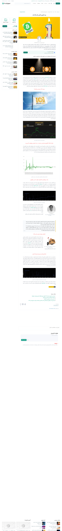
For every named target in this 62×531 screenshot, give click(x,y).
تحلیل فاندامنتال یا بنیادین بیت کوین (49, 297)
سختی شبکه (46, 86)
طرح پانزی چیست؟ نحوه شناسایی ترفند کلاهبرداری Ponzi (8, 62)
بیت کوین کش (56, 305)
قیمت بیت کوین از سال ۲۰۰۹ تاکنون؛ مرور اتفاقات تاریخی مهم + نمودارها (43, 296)
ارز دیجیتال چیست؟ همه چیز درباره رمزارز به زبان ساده (8, 54)
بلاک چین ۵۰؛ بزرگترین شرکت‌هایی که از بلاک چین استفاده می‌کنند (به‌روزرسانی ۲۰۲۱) (42, 300)
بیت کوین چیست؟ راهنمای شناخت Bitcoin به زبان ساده (8, 58)
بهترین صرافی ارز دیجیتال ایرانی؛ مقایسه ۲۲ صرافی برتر (8, 83)
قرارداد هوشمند (32, 207)
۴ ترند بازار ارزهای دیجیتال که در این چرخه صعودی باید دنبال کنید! (8, 46)
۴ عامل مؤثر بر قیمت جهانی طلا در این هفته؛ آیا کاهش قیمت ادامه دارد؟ (8, 33)
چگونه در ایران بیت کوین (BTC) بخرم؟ (8, 67)
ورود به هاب (4, 26)
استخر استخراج (36, 185)
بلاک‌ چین (35, 78)
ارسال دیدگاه (24, 340)
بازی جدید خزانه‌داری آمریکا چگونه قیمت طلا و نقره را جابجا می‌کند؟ (8, 37)
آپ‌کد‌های (29, 243)
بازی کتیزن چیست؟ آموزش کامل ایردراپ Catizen (8, 74)
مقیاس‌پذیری (47, 77)
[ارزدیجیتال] (6, 3)
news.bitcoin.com (51, 286)
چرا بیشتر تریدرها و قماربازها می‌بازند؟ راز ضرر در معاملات (8, 79)
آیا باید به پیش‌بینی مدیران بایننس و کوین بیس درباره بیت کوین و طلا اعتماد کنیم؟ (8, 41)
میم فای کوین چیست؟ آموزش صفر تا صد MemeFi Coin (8, 87)
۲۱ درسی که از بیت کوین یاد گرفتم (49, 299)
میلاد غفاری (39, 41)
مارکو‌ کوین (43, 283)
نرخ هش (40, 184)
